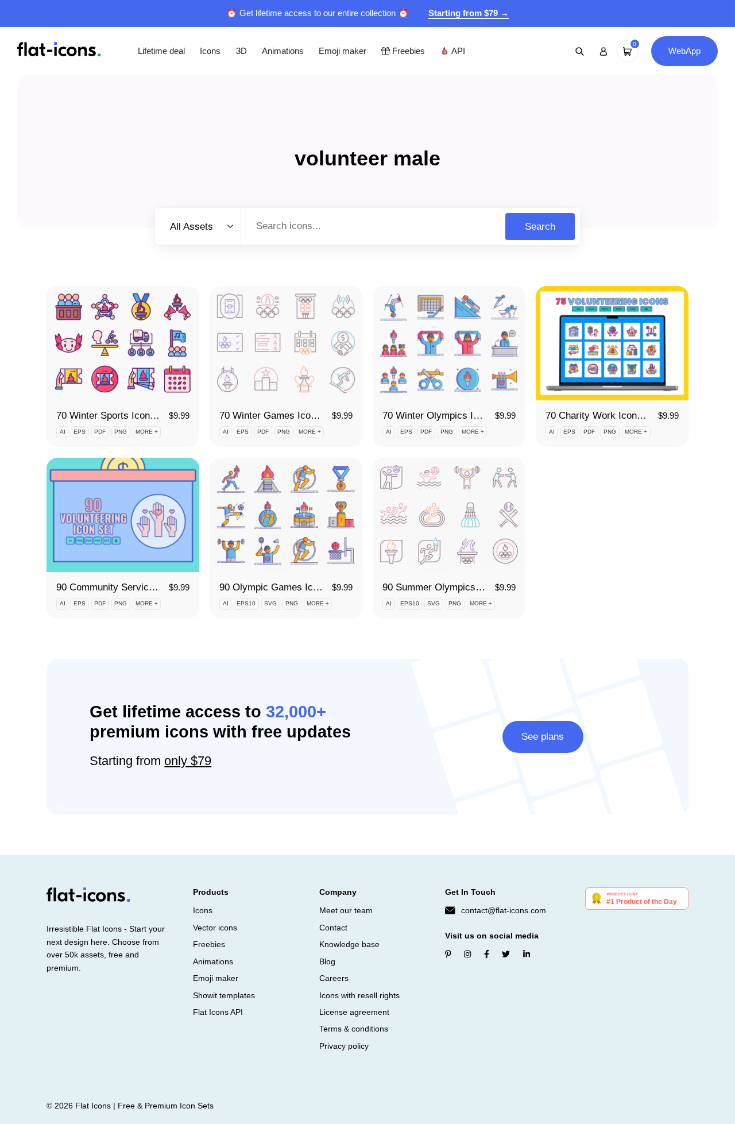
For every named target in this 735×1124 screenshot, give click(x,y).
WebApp (684, 51)
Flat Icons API (218, 1012)
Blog (327, 961)
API (457, 51)
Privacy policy (344, 1045)
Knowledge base (349, 944)
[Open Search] (580, 51)
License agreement (354, 1012)
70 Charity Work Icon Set (600, 415)
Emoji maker (342, 51)
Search (540, 226)
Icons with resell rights (359, 995)
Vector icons (215, 927)
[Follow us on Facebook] (486, 954)
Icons (210, 51)
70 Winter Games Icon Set (276, 415)
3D (241, 51)
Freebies (407, 51)
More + (147, 431)
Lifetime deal (161, 51)
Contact (333, 927)
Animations (283, 51)
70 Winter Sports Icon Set (111, 415)
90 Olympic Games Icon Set (280, 587)
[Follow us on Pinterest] (448, 954)
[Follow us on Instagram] (467, 954)
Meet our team (346, 910)
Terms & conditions (353, 1028)
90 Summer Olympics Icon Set (448, 587)
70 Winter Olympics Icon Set (444, 415)
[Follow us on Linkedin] (526, 954)
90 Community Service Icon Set (124, 587)
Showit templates (224, 995)
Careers (334, 978)
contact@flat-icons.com (503, 910)
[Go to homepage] (58, 50)
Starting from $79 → (468, 13)
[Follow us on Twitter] (506, 954)
